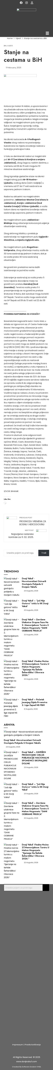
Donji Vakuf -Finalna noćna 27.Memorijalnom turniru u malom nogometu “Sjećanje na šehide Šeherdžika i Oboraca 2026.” (35, 668)
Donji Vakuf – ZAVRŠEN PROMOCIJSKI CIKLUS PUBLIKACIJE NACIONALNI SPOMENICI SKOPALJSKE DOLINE (35, 758)
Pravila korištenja (33, 1044)
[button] (47, 33)
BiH (5, 46)
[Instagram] (26, 2)
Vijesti (10, 46)
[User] (32, 2)
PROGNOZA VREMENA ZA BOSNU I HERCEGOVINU (32, 521)
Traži (43, 552)
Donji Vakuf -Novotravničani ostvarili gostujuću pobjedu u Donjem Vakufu (34, 582)
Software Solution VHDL (31, 1067)
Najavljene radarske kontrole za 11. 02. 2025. (21, 534)
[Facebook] (21, 2)
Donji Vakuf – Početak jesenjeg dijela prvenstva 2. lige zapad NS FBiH (34, 702)
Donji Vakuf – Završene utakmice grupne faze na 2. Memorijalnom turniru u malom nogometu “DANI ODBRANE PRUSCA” (35, 625)
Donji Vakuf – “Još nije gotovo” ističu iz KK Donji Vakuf (35, 603)
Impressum (17, 1044)
